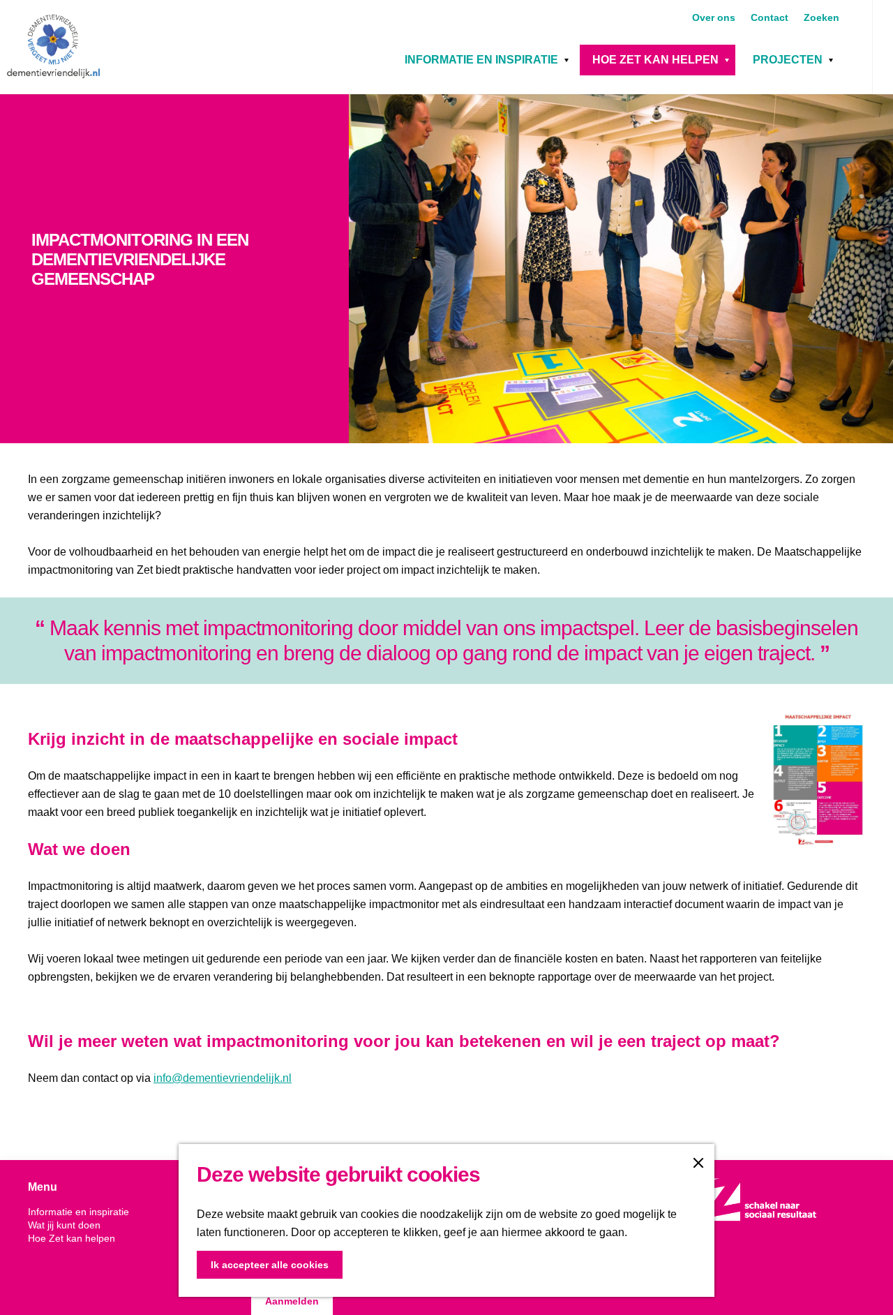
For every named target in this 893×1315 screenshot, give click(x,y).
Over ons (715, 17)
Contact (771, 17)
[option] (446, 268)
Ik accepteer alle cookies (270, 1264)
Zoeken (821, 17)
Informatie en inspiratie (481, 60)
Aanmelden (292, 1301)
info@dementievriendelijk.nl (222, 1078)
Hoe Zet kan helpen (655, 60)
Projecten (788, 60)
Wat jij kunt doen (64, 1225)
